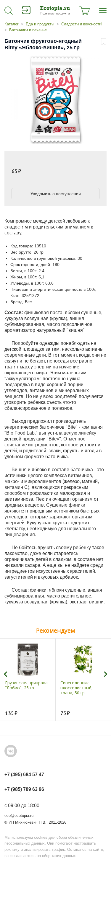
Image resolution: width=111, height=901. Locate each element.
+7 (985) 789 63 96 (24, 789)
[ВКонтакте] (10, 751)
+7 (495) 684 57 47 (24, 774)
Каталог (11, 24)
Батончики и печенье (28, 30)
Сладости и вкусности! (81, 24)
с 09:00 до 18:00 (21, 805)
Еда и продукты (40, 24)
